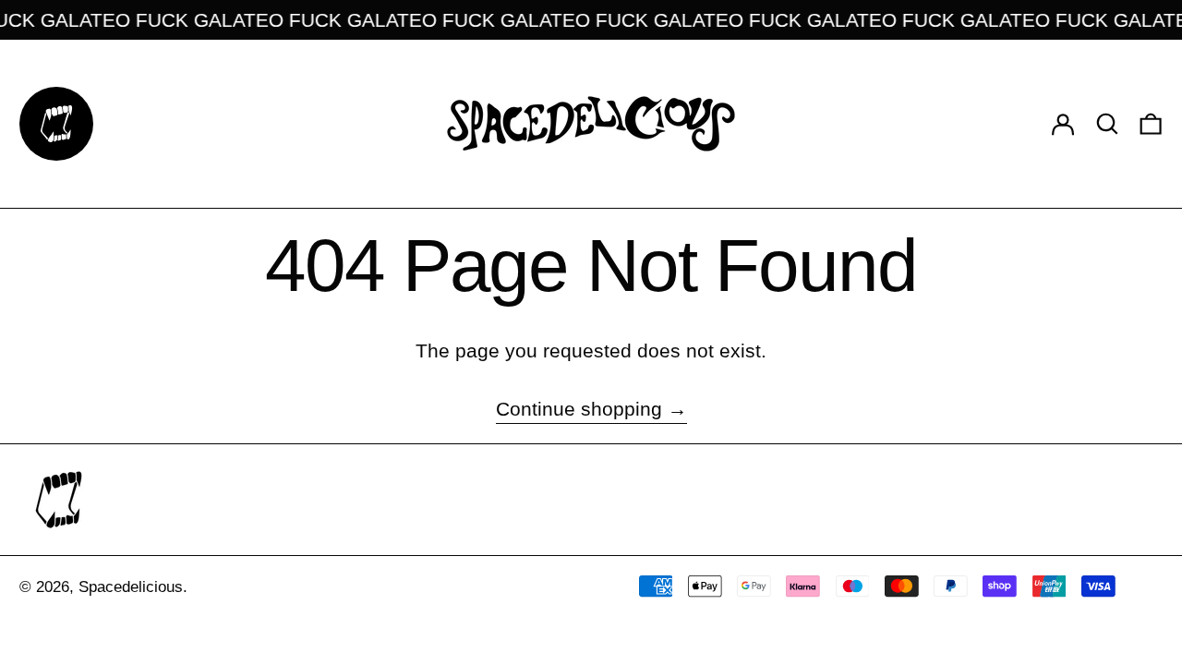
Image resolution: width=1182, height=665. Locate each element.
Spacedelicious (130, 587)
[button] (1107, 123)
